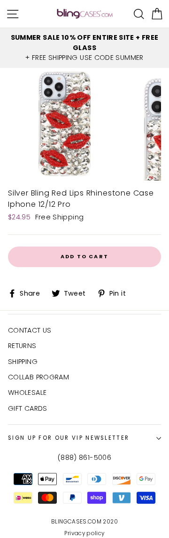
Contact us (30, 330)
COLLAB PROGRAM (38, 377)
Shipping (23, 361)
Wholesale (27, 392)
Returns (22, 345)
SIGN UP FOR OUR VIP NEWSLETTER (68, 438)
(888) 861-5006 (84, 457)
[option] (84, 48)
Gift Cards (27, 408)
